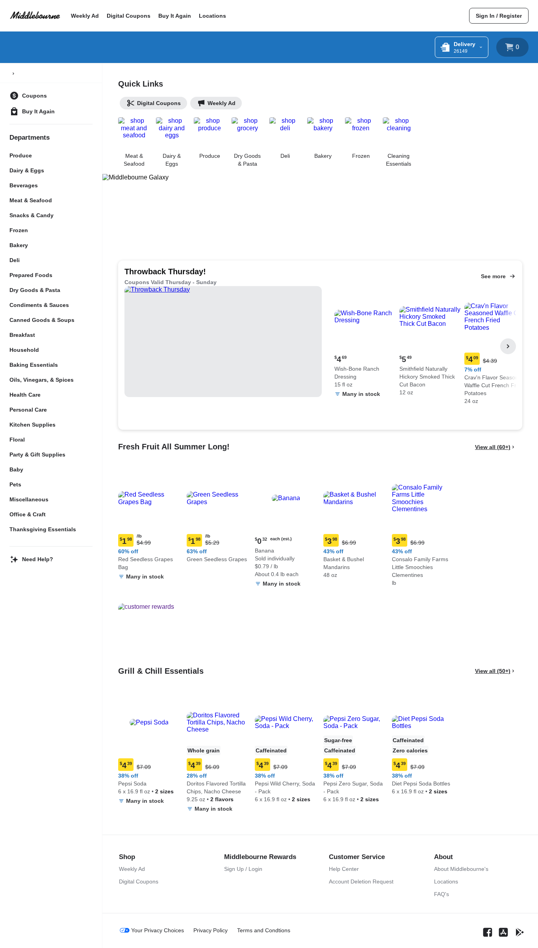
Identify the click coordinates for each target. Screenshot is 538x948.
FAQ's (441, 894)
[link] (499, 16)
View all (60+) (492, 447)
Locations (212, 16)
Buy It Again (174, 16)
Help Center (344, 869)
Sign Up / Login (243, 869)
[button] (365, 343)
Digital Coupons (128, 16)
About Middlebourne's (461, 869)
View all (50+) (492, 671)
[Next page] (508, 346)
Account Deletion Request (361, 881)
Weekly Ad (85, 16)
